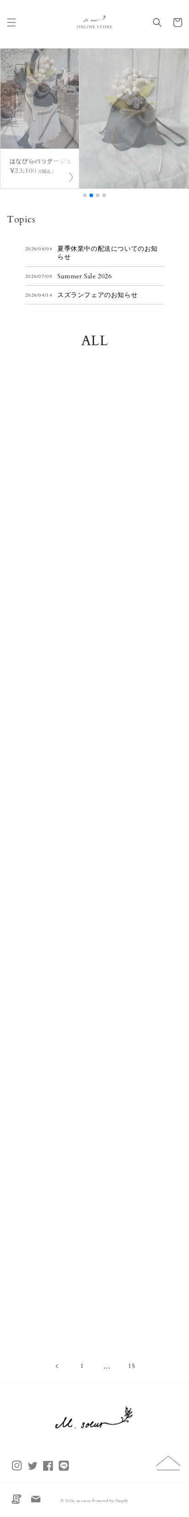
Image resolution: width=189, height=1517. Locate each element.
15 (131, 1366)
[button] (11, 22)
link (39, 168)
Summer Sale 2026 (84, 276)
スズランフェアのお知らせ (97, 295)
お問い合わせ (36, 1499)
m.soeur (85, 1500)
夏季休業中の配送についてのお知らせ (107, 253)
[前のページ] (57, 1366)
